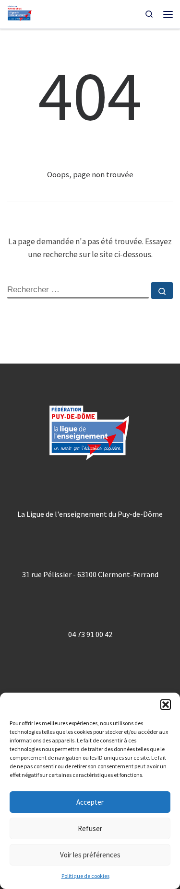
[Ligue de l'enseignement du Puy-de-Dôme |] (19, 13)
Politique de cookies (85, 875)
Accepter (90, 802)
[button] (165, 704)
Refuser (90, 828)
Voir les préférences (90, 854)
